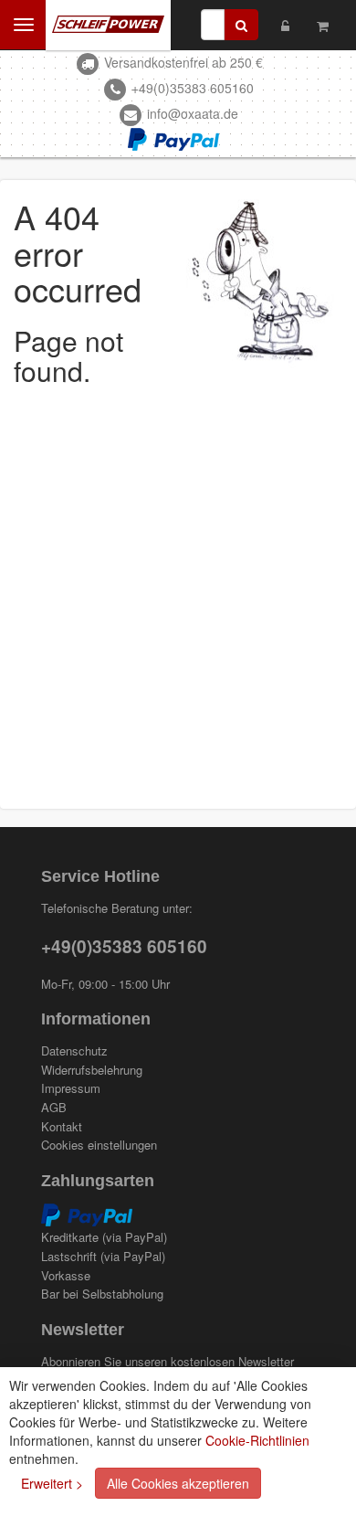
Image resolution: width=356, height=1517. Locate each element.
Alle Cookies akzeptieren (178, 1483)
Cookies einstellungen (99, 1145)
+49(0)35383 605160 (192, 88)
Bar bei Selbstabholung (102, 1294)
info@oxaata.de (192, 113)
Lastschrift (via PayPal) (103, 1256)
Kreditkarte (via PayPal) (104, 1237)
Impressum (70, 1088)
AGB (54, 1107)
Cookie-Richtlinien (257, 1440)
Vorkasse (65, 1276)
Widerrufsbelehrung (91, 1070)
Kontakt (61, 1127)
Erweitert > (52, 1483)
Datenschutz (74, 1051)
